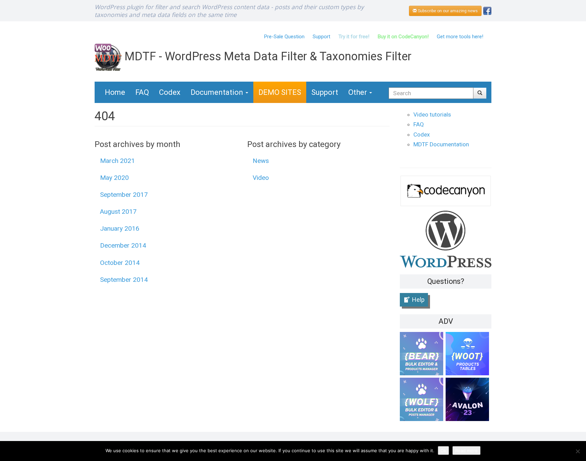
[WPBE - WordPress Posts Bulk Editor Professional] (423, 400)
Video (261, 178)
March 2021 (117, 161)
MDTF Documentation (441, 144)
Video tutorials (432, 114)
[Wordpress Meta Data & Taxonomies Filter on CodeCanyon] (445, 190)
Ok (443, 450)
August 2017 (118, 211)
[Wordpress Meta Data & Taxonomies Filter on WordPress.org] (445, 239)
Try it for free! (353, 37)
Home (115, 92)
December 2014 (123, 245)
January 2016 (119, 228)
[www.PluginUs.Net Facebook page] (487, 10)
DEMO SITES (279, 92)
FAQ (142, 92)
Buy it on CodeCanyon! (403, 37)
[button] (479, 93)
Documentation (218, 92)
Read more (466, 450)
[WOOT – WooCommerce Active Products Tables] (468, 355)
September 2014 (124, 280)
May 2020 (114, 178)
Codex (169, 92)
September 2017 (124, 194)
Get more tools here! (460, 37)
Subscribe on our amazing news (447, 10)
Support (321, 37)
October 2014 (120, 263)
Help (418, 299)
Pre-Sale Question (284, 37)
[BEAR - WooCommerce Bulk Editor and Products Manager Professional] (423, 355)
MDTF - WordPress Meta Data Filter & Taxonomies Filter (266, 56)
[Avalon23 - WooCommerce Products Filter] (468, 400)
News (261, 161)
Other (358, 92)
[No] (577, 451)
